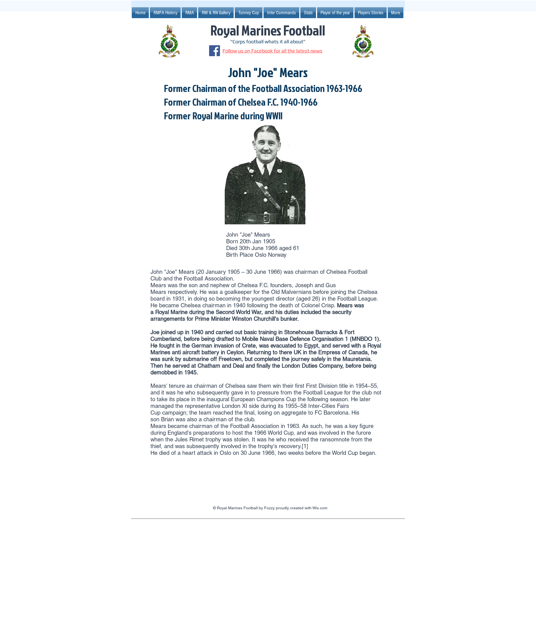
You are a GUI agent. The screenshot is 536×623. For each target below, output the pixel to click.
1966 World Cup (273, 432)
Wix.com (319, 508)
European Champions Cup (263, 399)
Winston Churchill (253, 318)
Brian (167, 419)
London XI (234, 406)
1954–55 (366, 385)
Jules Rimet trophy (198, 439)
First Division (322, 385)
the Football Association (203, 278)
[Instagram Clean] (134, 513)
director (285, 298)
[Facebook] (214, 50)
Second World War (238, 312)
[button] (248, 12)
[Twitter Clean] (153, 513)
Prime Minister (213, 318)
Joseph (304, 285)
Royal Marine (171, 312)
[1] (305, 446)
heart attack (197, 453)
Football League (357, 298)
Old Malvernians (291, 292)
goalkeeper (238, 292)
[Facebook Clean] (143, 513)
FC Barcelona (331, 412)
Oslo (225, 453)
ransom (329, 439)
